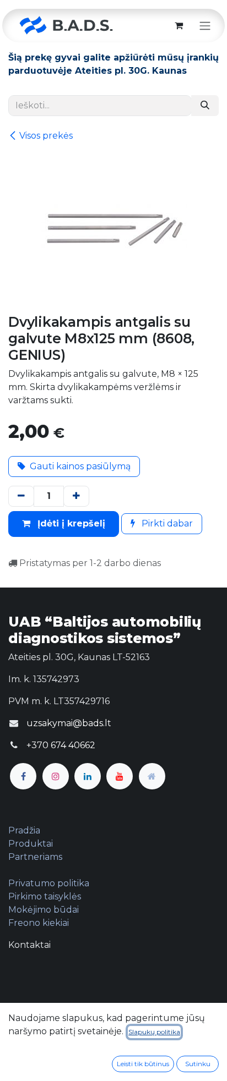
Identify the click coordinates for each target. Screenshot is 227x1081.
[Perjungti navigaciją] (205, 25)
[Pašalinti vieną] (21, 496)
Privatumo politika (48, 883)
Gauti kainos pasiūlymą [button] (80, 466)
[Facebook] (23, 776)
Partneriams (35, 857)
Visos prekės (46, 135)
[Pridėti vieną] (76, 496)
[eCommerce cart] (178, 25)
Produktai (30, 843)
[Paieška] (205, 105)
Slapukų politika (154, 1032)
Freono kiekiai (38, 923)
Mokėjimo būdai (43, 909)
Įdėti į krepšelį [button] (70, 523)
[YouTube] (119, 776)
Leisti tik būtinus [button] (143, 1064)
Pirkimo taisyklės (44, 896)
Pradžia (24, 830)
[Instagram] (55, 776)
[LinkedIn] (87, 776)
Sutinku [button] (197, 1064)
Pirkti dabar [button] (166, 523)
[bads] (152, 776)
